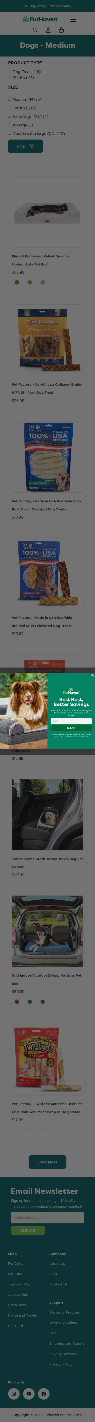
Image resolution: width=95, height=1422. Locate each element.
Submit (71, 728)
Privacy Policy (84, 736)
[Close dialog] (93, 675)
